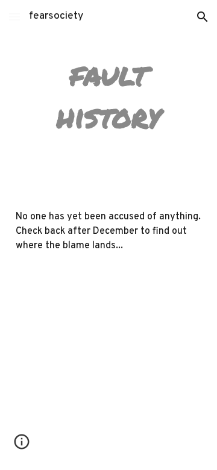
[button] (14, 16)
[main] (108, 95)
